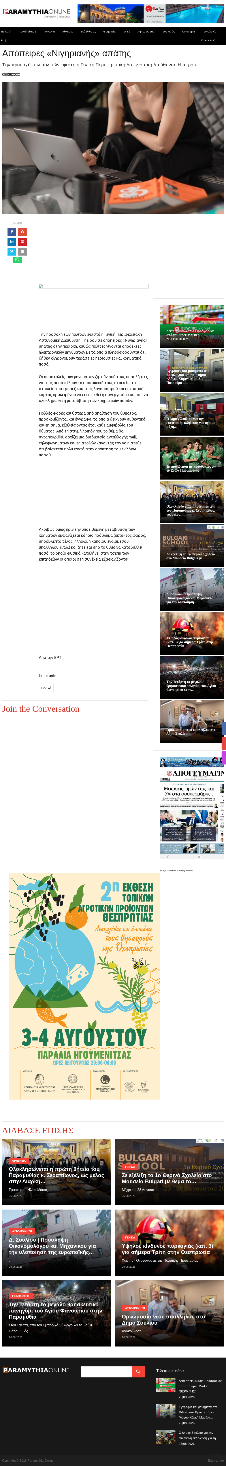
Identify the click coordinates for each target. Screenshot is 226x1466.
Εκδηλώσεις (88, 31)
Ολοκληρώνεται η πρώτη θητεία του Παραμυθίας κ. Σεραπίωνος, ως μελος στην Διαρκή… (56, 1175)
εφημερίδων (187, 870)
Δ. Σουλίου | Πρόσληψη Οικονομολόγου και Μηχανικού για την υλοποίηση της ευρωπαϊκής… (52, 1246)
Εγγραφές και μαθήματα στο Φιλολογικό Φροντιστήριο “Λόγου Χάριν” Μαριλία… (198, 1412)
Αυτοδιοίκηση (27, 31)
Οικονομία (188, 31)
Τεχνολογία (209, 31)
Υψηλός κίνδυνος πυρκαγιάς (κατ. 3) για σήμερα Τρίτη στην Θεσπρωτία (189, 642)
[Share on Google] (22, 232)
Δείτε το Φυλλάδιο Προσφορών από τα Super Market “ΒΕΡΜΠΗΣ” (190, 335)
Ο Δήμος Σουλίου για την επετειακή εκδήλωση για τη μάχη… (187, 423)
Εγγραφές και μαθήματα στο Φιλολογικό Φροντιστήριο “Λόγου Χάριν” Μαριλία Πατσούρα (187, 377)
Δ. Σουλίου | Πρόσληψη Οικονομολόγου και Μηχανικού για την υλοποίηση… (189, 598)
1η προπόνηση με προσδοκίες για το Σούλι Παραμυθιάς (191, 468)
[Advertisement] (94, 253)
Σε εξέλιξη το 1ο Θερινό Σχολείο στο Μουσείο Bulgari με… (190, 556)
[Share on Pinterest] (22, 242)
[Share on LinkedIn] (12, 242)
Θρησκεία (109, 31)
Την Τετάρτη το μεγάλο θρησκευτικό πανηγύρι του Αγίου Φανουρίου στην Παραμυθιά (55, 1310)
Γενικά (126, 31)
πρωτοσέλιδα (170, 870)
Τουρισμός (168, 31)
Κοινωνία (49, 31)
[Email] (22, 252)
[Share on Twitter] (12, 252)
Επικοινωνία (208, 40)
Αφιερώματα (145, 31)
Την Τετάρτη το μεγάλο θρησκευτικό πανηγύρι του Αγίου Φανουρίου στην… (191, 686)
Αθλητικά (67, 31)
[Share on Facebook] (12, 232)
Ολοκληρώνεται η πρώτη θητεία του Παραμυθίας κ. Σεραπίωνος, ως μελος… (190, 510)
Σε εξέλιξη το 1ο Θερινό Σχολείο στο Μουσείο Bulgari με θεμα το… (167, 1178)
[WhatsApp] (17, 260)
